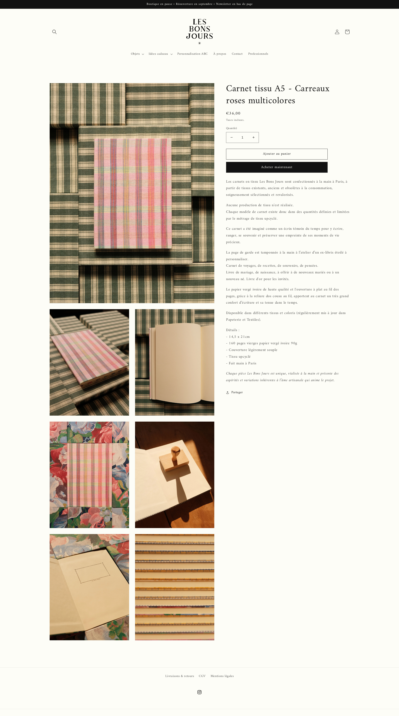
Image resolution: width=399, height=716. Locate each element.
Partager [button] (237, 392)
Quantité (231, 128)
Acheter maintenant (277, 167)
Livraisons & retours (179, 676)
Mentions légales (222, 676)
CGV (202, 676)
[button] (54, 32)
